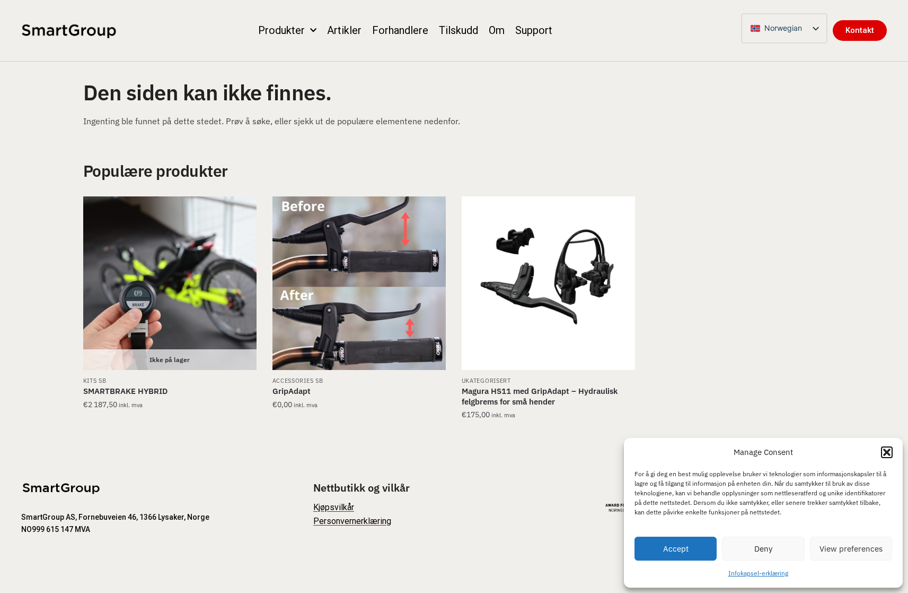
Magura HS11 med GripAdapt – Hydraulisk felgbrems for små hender (540, 396)
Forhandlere (400, 30)
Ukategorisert (486, 380)
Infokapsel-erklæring (758, 573)
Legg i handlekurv (548, 436)
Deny (763, 549)
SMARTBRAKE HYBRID (125, 391)
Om (497, 30)
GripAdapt (291, 391)
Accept (676, 549)
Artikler (344, 30)
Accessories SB (297, 380)
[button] (886, 452)
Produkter (281, 30)
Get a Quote (359, 436)
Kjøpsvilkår (333, 507)
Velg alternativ (170, 436)
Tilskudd (458, 30)
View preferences (851, 549)
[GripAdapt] (359, 283)
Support (533, 30)
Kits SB (95, 380)
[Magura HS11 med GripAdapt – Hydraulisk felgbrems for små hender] (548, 283)
